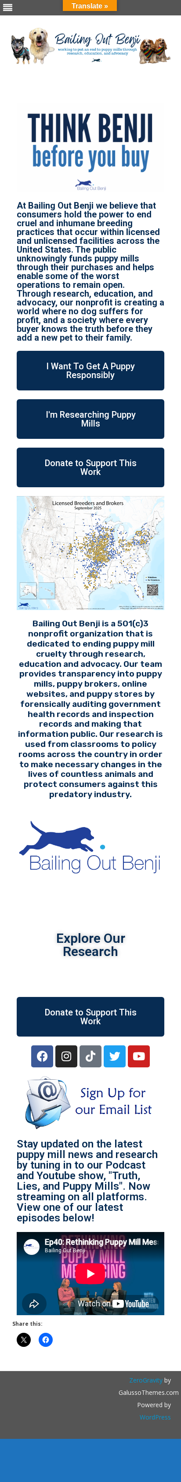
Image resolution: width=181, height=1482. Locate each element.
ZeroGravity (146, 1380)
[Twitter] (115, 1056)
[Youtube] (139, 1056)
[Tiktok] (90, 1056)
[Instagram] (66, 1056)
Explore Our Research (90, 944)
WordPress (155, 1417)
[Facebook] (42, 1056)
